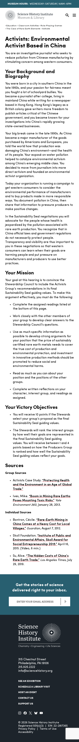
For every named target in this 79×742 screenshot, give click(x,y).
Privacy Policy (26, 729)
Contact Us (25, 697)
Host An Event (27, 692)
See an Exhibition (29, 680)
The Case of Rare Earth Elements (23, 29)
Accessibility (25, 732)
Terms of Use (48, 729)
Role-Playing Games (51, 26)
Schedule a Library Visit (34, 686)
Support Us (25, 703)
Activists (46, 29)
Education (11, 26)
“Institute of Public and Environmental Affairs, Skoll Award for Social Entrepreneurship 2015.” (42, 540)
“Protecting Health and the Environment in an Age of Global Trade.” (42, 485)
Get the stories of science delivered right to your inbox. (39, 587)
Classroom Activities (28, 26)
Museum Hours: (18, 3)
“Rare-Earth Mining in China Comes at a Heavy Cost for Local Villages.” (41, 524)
